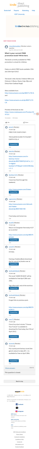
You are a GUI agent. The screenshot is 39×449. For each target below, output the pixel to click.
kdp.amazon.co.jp (19, 444)
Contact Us (19, 441)
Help (33, 10)
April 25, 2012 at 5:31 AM (16, 50)
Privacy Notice (19, 434)
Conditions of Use (19, 439)
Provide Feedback (19, 446)
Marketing (25, 10)
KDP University (19, 14)
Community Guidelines (19, 436)
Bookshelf (7, 10)
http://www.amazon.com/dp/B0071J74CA (19, 93)
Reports (16, 10)
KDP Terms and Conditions (19, 431)
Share (26, 122)
